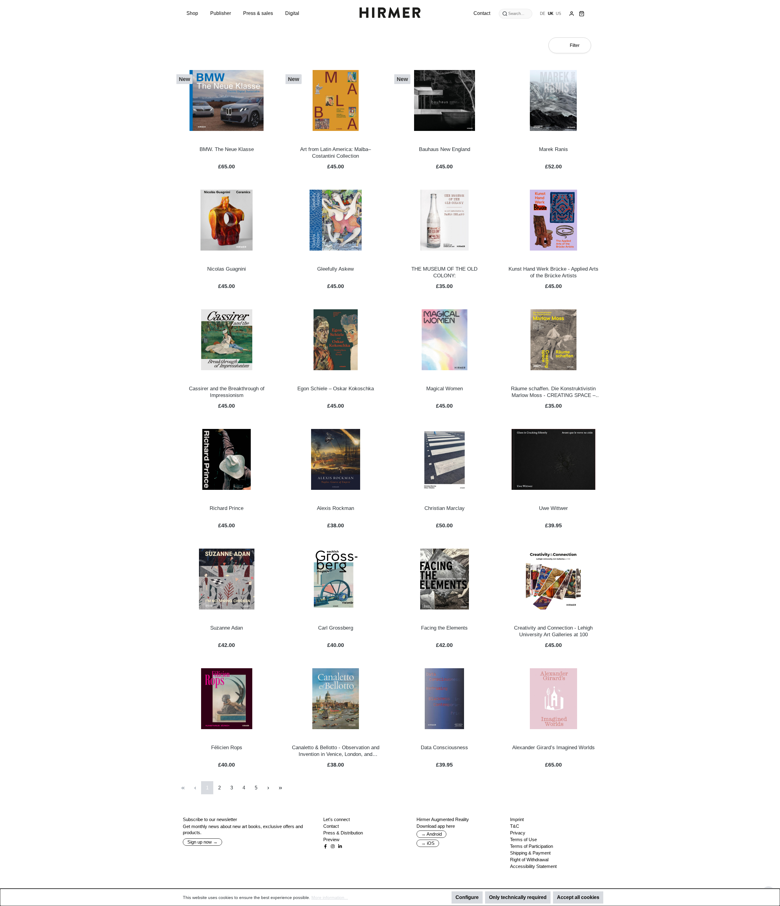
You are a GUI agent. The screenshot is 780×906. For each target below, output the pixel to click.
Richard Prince (226, 508)
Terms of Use (523, 839)
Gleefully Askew (335, 269)
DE (542, 13)
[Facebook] (325, 846)
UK (550, 13)
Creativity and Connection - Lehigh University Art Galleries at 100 (553, 631)
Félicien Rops (226, 747)
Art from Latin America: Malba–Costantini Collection (335, 152)
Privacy (517, 832)
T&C (514, 826)
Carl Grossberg (335, 628)
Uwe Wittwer (553, 508)
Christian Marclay (444, 508)
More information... (329, 897)
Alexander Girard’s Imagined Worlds (553, 747)
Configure (467, 897)
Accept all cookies (578, 897)
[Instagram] (333, 846)
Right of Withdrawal (529, 859)
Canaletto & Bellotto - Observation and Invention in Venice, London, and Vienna (335, 751)
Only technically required (518, 897)
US (558, 13)
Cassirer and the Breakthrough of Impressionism (226, 392)
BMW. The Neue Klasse (227, 149)
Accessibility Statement (533, 866)
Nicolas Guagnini (226, 269)
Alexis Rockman (335, 508)
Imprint (517, 819)
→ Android (431, 834)
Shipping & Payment (530, 852)
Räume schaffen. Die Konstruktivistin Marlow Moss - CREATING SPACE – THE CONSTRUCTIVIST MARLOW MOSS (553, 392)
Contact (331, 826)
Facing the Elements (444, 628)
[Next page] (268, 787)
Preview (331, 839)
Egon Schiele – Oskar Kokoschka (335, 389)
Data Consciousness (444, 747)
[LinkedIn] (340, 846)
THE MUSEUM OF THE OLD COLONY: (444, 272)
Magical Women (444, 389)
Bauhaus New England (444, 149)
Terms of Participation (531, 846)
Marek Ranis (553, 149)
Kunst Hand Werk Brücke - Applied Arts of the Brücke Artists (553, 272)
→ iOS (427, 843)
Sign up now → (202, 842)
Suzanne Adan (226, 628)
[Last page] (280, 787)
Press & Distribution (343, 832)
